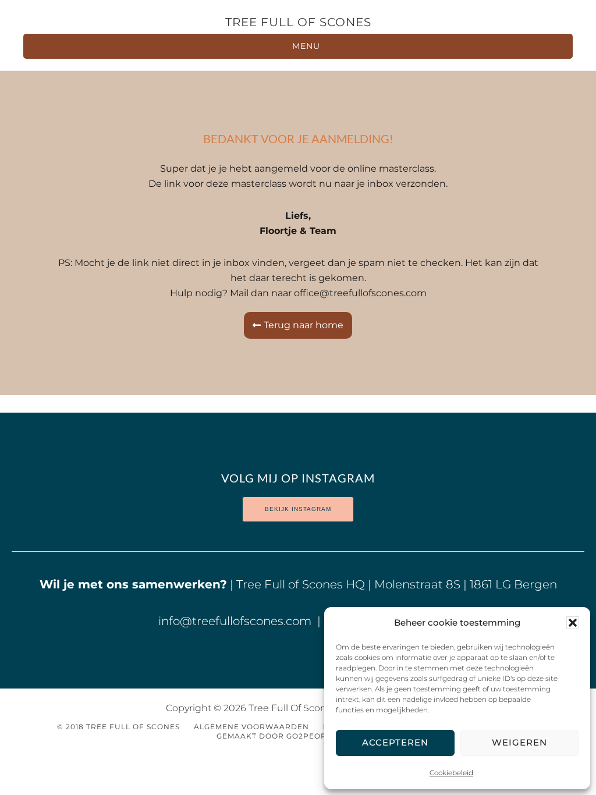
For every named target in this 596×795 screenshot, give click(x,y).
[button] (573, 623)
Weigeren (519, 742)
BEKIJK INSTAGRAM (298, 509)
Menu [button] (306, 46)
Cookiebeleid (451, 772)
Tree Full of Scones (298, 22)
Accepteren (395, 742)
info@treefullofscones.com (236, 621)
